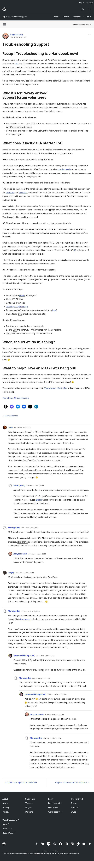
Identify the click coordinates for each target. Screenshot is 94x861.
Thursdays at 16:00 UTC (55, 388)
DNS (20, 314)
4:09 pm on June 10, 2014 (41, 678)
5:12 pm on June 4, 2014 (37, 554)
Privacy (5, 812)
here (54, 310)
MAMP (22, 295)
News (5, 803)
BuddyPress (9, 833)
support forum (14, 97)
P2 (24, 63)
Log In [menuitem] (81, 3)
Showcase (30, 799)
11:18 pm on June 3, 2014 (19, 37)
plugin (52, 209)
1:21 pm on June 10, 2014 (45, 656)
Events (74, 803)
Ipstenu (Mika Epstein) (24, 655)
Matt (5, 824)
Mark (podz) (19, 485)
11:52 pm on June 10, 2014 (54, 715)
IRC (16, 63)
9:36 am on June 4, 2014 (35, 486)
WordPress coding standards (19, 127)
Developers (53, 807)
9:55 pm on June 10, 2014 (56, 694)
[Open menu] (90, 9)
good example (64, 169)
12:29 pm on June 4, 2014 (25, 573)
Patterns (29, 812)
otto (39, 500)
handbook (7, 398)
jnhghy (11, 572)
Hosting (5, 807)
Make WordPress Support (16, 17)
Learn (50, 799)
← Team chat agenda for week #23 (21, 782)
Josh (10, 427)
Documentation (55, 803)
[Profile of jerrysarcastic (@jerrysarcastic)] (5, 36)
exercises (23, 192)
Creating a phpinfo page (17, 306)
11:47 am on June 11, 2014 (52, 738)
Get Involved (77, 799)
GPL (8, 333)
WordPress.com (10, 820)
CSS (15, 330)
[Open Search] (82, 9)
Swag (75, 812)
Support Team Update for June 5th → (72, 782)
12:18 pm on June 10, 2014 (30, 611)
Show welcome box (81, 24)
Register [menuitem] (89, 3)
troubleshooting (21, 398)
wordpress (24, 619)
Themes (29, 803)
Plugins (28, 807)
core (33, 123)
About (5, 799)
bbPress (7, 828)
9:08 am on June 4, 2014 (29, 528)
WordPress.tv (55, 812)
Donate (75, 807)
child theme (22, 542)
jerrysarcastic (16, 34)
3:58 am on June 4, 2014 (22, 428)
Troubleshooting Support (25, 44)
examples (10, 192)
